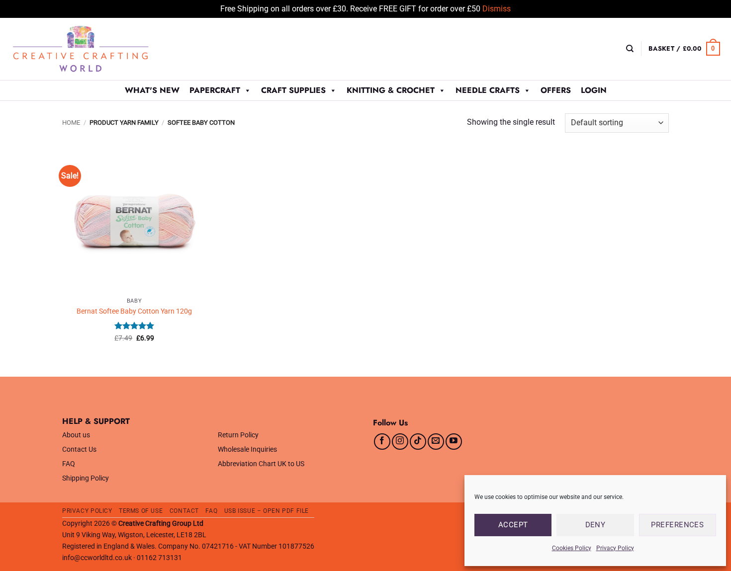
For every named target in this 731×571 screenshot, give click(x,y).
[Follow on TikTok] (418, 441)
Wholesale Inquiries (247, 449)
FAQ (68, 464)
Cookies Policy (571, 548)
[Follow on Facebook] (382, 441)
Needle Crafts (488, 90)
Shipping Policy (85, 478)
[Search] (630, 48)
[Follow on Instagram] (400, 441)
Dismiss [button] (496, 8)
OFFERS (556, 90)
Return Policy (238, 435)
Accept (513, 524)
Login (594, 90)
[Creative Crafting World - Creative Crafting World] (99, 49)
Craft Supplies (293, 90)
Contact (184, 510)
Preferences (677, 524)
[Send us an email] (436, 441)
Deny (595, 524)
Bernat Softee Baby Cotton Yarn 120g (134, 311)
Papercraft (214, 90)
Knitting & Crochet (391, 90)
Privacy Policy (615, 548)
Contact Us (79, 449)
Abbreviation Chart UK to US (261, 464)
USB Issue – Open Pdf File (266, 510)
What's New (152, 90)
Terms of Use (141, 510)
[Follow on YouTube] (454, 441)
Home (71, 122)
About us (76, 435)
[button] (684, 49)
